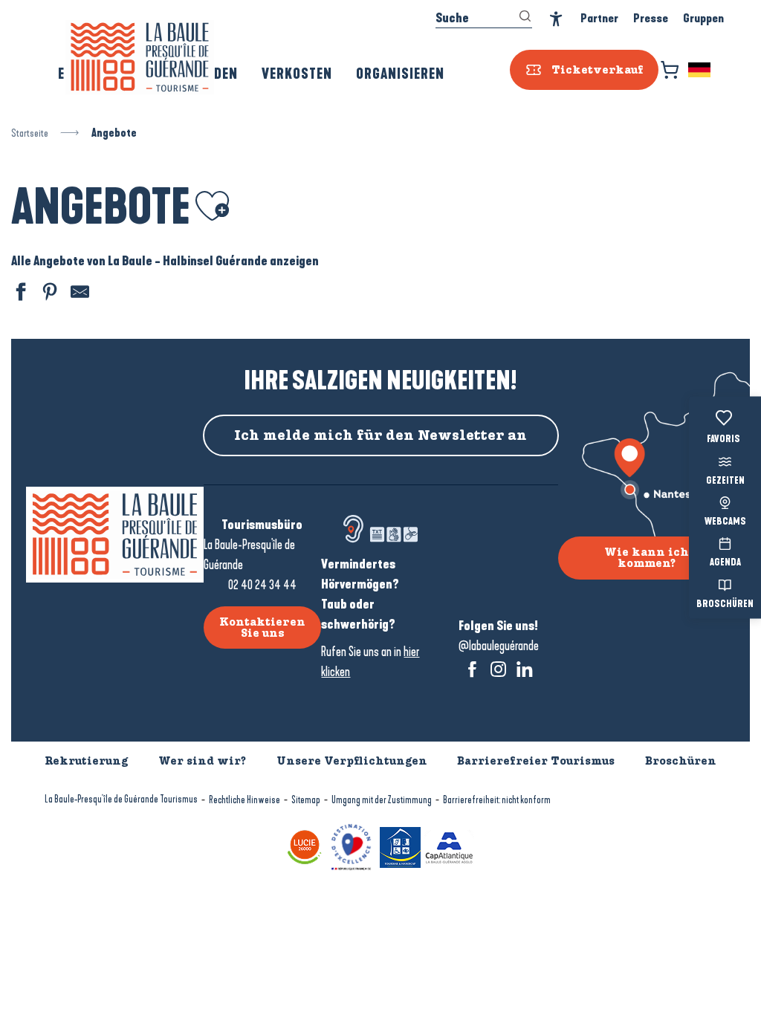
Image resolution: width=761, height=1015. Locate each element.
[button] (700, 70)
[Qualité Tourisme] (351, 846)
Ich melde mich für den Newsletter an (380, 435)
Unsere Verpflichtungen (351, 761)
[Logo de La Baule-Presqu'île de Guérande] (115, 535)
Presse (650, 18)
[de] (700, 70)
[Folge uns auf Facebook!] (472, 669)
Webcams (725, 522)
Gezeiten (725, 481)
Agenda (725, 563)
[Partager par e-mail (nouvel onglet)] (78, 293)
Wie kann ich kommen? (646, 557)
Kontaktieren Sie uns (262, 627)
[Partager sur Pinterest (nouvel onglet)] (48, 293)
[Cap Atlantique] (449, 846)
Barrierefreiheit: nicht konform (497, 800)
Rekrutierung (86, 761)
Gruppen (703, 18)
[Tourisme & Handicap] (400, 846)
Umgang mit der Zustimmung (381, 800)
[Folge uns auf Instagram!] (498, 669)
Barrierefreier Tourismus (536, 761)
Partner (599, 18)
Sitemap (305, 800)
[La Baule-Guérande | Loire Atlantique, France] (139, 57)
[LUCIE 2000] (305, 846)
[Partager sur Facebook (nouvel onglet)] (18, 293)
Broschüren (725, 604)
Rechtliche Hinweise (244, 800)
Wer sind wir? (202, 761)
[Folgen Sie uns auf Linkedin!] (524, 669)
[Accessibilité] (556, 19)
